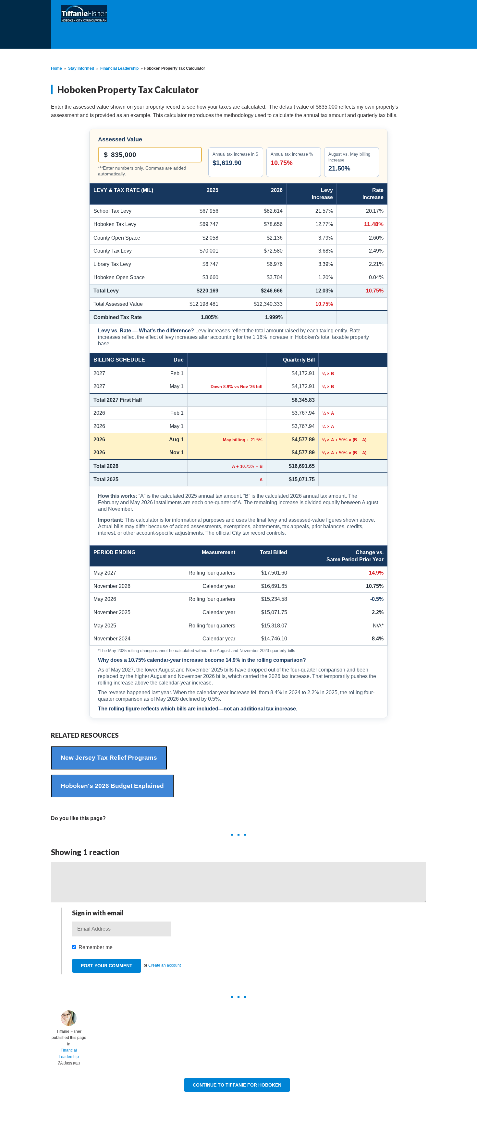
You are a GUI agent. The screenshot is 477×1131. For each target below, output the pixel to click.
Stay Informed (81, 68)
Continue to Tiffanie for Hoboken (237, 1085)
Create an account (164, 965)
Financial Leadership (119, 68)
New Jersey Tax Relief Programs (109, 757)
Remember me (96, 947)
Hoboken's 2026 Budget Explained (112, 785)
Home (56, 68)
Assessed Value (120, 139)
